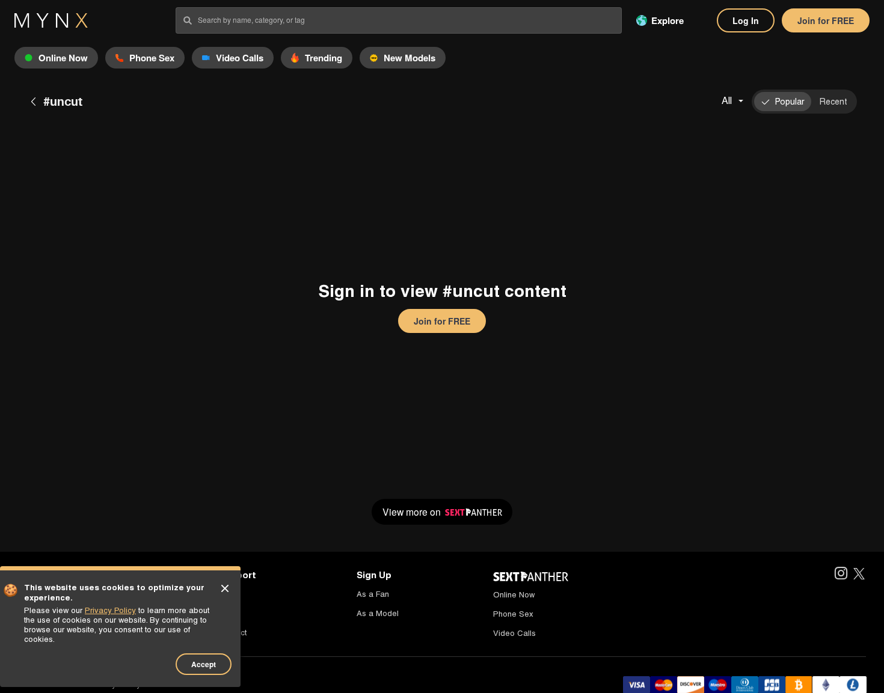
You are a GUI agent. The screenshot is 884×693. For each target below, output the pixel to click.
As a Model (378, 613)
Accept (203, 664)
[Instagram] (840, 574)
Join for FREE (825, 20)
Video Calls (514, 633)
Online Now (514, 594)
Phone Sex (513, 613)
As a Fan (373, 594)
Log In (745, 20)
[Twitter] (859, 574)
